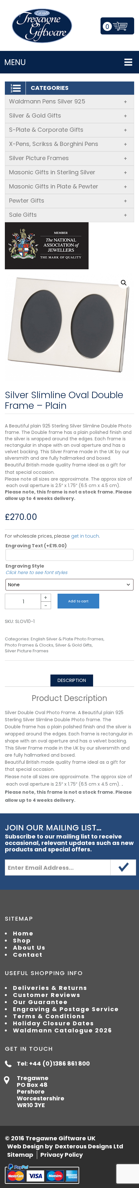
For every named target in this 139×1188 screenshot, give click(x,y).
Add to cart (78, 601)
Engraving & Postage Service (66, 1009)
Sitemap (20, 1155)
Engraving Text (36, 545)
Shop (22, 940)
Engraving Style (24, 566)
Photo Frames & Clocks (29, 645)
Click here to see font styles (36, 572)
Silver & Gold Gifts (68, 115)
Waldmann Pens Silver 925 (68, 101)
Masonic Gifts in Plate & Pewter (68, 186)
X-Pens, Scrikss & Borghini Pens (68, 144)
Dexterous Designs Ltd (89, 1146)
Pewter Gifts (68, 200)
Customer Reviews (46, 995)
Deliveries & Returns (50, 988)
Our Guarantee (40, 1002)
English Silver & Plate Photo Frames (67, 639)
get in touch (85, 536)
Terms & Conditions (49, 1016)
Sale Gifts (68, 215)
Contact (28, 954)
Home (23, 933)
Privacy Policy (61, 1155)
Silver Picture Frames (68, 158)
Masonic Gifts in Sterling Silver (68, 172)
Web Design (25, 1146)
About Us (29, 947)
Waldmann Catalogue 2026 (62, 1030)
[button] (124, 283)
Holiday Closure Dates (53, 1023)
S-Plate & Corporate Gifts (68, 130)
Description (72, 680)
